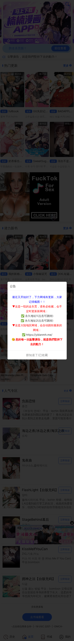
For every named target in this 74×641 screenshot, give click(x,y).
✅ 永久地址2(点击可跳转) (37, 320)
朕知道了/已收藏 (37, 355)
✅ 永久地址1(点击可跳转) (37, 315)
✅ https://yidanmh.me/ (37, 334)
